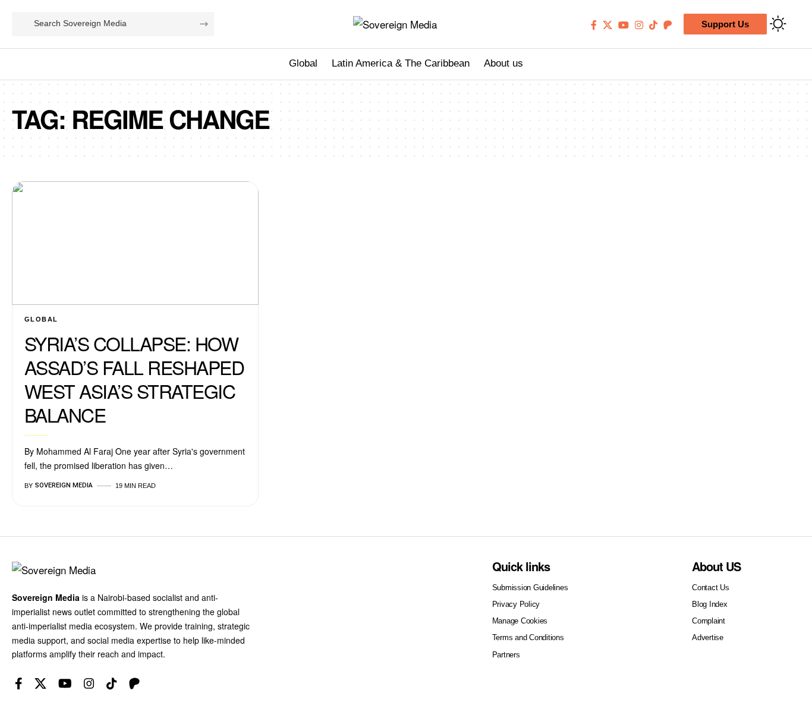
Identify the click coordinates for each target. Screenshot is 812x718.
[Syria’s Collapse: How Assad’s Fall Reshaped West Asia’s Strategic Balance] (135, 243)
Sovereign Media (64, 485)
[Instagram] (639, 25)
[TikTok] (653, 25)
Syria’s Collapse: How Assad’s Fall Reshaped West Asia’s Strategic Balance (134, 378)
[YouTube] (623, 25)
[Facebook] (594, 25)
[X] (607, 25)
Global (41, 319)
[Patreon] (667, 25)
